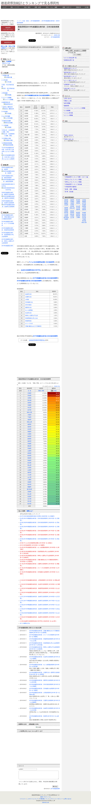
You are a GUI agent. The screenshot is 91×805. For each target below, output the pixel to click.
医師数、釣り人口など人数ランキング (74, 89)
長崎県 (66, 211)
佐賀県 (66, 209)
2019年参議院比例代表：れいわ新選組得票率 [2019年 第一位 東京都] (44, 667)
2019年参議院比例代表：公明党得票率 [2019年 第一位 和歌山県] (44, 695)
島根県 (72, 212)
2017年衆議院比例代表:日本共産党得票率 (37, 95)
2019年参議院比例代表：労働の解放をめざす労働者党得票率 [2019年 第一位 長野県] (44, 631)
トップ (4, 7)
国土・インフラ (15, 7)
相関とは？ (30, 511)
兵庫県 (72, 205)
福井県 (78, 209)
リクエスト (23, 799)
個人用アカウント (69, 136)
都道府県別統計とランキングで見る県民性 (30, 3)
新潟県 (78, 200)
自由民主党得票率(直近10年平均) (31, 270)
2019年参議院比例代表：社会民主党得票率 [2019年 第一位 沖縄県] (44, 659)
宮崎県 (66, 216)
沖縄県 (66, 219)
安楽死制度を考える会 (31, 318)
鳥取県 (72, 211)
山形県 (84, 208)
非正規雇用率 (50, 262)
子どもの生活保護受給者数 (37, 262)
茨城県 (84, 212)
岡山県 (72, 214)
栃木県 (84, 214)
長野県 (78, 203)
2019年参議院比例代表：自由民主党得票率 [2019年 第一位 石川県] (44, 711)
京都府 (72, 201)
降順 (39, 390)
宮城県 (84, 205)
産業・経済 (38, 7)
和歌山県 (72, 208)
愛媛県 (66, 203)
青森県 (84, 201)
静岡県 (78, 214)
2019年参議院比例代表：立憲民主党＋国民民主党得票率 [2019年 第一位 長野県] (44, 675)
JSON (55, 35)
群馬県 (84, 216)
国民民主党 (28, 307)
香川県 (66, 201)
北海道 (84, 200)
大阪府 (72, 203)
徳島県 (66, 200)
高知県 (66, 205)
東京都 (84, 221)
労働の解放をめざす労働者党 (33, 326)
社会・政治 (27, 7)
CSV (58, 35)
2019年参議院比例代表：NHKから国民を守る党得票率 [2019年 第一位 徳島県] (44, 650)
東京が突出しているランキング (72, 77)
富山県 (78, 206)
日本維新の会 (29, 302)
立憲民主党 (28, 297)
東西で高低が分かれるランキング (73, 69)
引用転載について (44, 799)
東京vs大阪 (4, 46)
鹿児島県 (66, 217)
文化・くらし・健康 (51, 7)
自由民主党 (28, 294)
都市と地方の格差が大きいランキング (74, 73)
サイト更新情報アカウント (71, 140)
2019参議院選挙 (35, 21)
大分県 (66, 214)
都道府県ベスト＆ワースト (8, 28)
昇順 (43, 390)
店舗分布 (78, 7)
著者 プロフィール (45, 797)
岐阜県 (78, 212)
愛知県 (78, 216)
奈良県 (72, 206)
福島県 (84, 209)
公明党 (27, 299)
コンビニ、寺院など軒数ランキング (74, 85)
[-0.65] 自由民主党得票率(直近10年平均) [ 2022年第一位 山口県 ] (38, 621)
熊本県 (66, 212)
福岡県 (66, 208)
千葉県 (84, 219)
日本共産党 (28, 305)
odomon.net (45, 802)
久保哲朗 (8, 61)
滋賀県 (72, 200)
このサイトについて (32, 799)
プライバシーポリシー (56, 799)
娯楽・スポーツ (67, 7)
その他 (86, 7)
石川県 (78, 208)
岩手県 (84, 203)
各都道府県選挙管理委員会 (37, 340)
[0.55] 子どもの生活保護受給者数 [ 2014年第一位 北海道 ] (36, 543)
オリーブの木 (29, 323)
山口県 (72, 217)
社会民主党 (28, 313)
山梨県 (78, 201)
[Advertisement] (45, 14)
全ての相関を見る (25, 623)
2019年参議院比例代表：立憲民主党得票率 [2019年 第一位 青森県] (44, 703)
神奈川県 (84, 222)
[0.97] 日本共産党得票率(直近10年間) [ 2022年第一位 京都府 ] (37, 516)
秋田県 (84, 206)
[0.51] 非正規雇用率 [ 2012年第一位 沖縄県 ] (32, 545)
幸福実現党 (28, 321)
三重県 (78, 217)
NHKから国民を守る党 (31, 315)
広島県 (72, 216)
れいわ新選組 (29, 310)
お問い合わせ (67, 799)
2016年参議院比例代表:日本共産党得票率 (29, 281)
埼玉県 (84, 217)
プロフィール (6, 63)
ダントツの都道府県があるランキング (74, 81)
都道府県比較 (8, 42)
